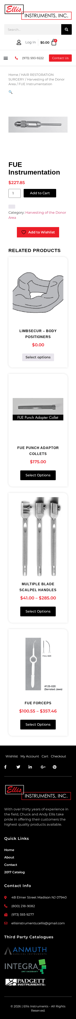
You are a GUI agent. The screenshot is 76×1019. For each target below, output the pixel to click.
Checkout (58, 756)
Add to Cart (40, 193)
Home (13, 75)
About (9, 857)
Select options (38, 357)
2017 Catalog (14, 872)
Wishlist (11, 756)
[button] (5, 58)
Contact (10, 865)
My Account (29, 756)
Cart (45, 756)
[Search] (66, 29)
